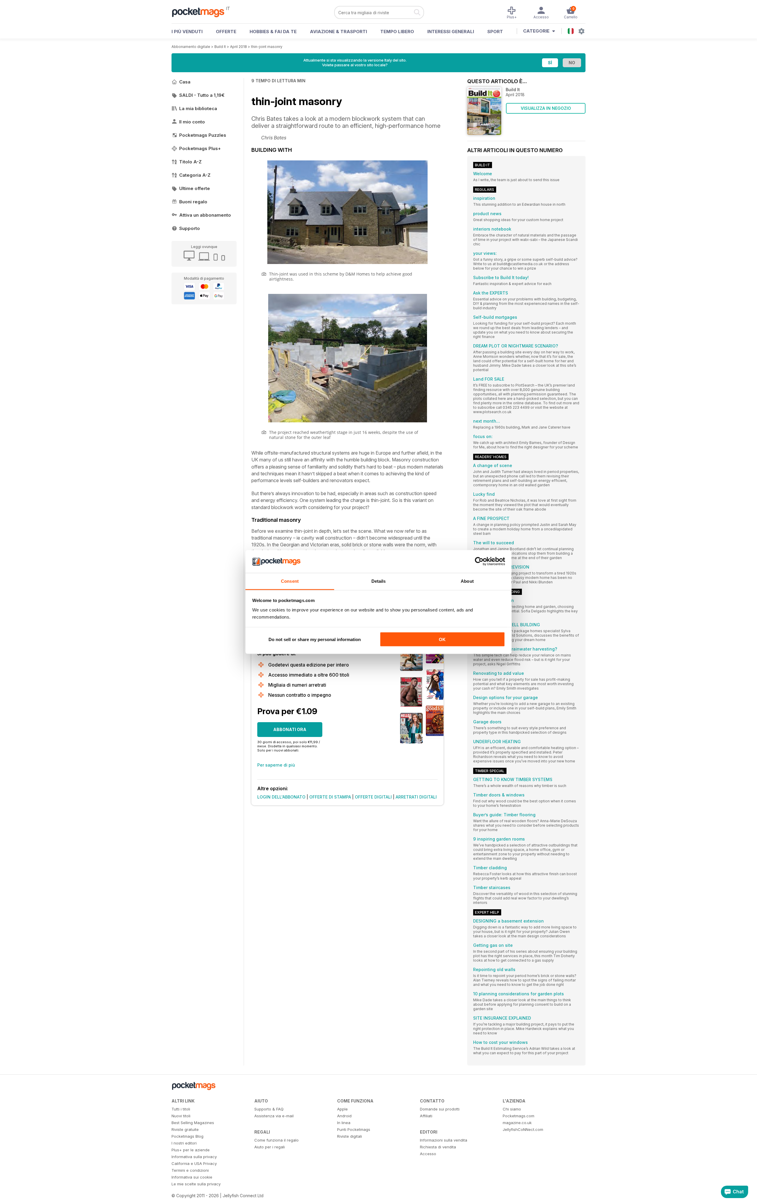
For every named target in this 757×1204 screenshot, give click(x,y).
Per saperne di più (276, 764)
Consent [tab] (290, 580)
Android (344, 1115)
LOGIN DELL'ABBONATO (281, 796)
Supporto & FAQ (269, 1109)
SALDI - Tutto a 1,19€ (201, 95)
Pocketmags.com (518, 1115)
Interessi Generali (450, 31)
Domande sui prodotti (440, 1109)
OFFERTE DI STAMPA (330, 796)
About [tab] (467, 580)
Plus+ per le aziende (191, 1149)
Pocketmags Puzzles (202, 135)
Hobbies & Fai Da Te (273, 31)
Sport (495, 31)
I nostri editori (184, 1143)
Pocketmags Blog (187, 1136)
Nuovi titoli (181, 1115)
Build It (220, 46)
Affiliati (426, 1115)
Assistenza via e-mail (274, 1115)
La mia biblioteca (198, 108)
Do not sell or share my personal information (314, 639)
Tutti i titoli (181, 1109)
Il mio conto (192, 122)
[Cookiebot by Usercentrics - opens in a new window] (479, 561)
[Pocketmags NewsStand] (201, 12)
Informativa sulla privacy (194, 1156)
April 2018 (238, 46)
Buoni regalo (193, 202)
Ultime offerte (194, 188)
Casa (184, 82)
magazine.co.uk (517, 1122)
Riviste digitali (349, 1136)
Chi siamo (512, 1109)
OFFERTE (226, 31)
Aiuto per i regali (269, 1147)
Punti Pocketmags (353, 1129)
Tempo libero (397, 31)
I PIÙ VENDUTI (187, 31)
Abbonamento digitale (191, 46)
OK (442, 639)
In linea (343, 1122)
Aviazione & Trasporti (338, 31)
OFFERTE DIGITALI (373, 796)
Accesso (428, 1153)
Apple (342, 1109)
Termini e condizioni (190, 1170)
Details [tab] (378, 580)
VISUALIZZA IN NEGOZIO (546, 108)
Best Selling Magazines (193, 1122)
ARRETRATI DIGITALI (416, 796)
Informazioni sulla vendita (443, 1140)
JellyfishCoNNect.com (523, 1129)
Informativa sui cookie (192, 1177)
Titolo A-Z (190, 162)
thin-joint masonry (266, 46)
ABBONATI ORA (289, 729)
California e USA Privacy (194, 1163)
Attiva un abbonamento (205, 215)
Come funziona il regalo (276, 1140)
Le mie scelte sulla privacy (196, 1184)
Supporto (189, 228)
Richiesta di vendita (438, 1147)
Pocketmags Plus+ (200, 148)
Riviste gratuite (185, 1129)
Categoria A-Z (195, 175)
